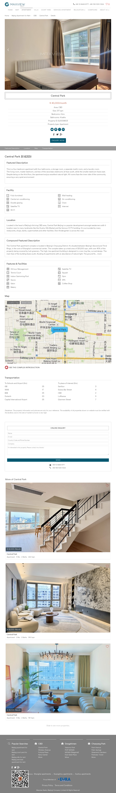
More (40, 757)
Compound (92, 10)
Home (10, 10)
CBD (35, 16)
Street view (26, 302)
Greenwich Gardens (99, 752)
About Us (104, 10)
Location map (13, 302)
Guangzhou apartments (63, 774)
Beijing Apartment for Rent (21, 16)
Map (17, 10)
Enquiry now (58, 140)
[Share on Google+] (61, 134)
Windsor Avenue (44, 750)
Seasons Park (70, 747)
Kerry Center (43, 755)
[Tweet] (57, 134)
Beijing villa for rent (18, 757)
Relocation (79, 10)
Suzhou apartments (83, 774)
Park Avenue (96, 747)
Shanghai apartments (42, 774)
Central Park (43, 16)
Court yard (46, 10)
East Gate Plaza (71, 755)
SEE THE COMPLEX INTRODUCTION (24, 367)
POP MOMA (69, 750)
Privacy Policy (47, 785)
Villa (36, 10)
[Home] (15, 4)
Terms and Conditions (63, 785)
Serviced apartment (62, 10)
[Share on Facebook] (54, 134)
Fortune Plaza (43, 752)
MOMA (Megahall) (72, 752)
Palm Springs (96, 750)
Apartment (26, 10)
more (99, 254)
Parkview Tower (97, 755)
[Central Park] (58, 517)
